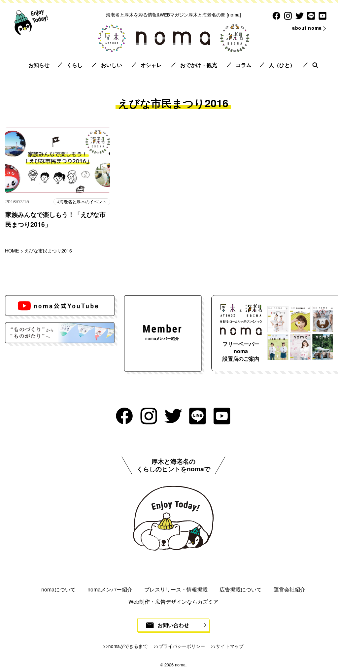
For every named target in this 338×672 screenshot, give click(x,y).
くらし (75, 65)
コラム (244, 65)
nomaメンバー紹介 (109, 589)
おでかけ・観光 (198, 65)
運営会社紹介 (289, 589)
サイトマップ (230, 646)
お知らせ (39, 65)
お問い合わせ (173, 625)
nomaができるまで (128, 646)
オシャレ (151, 65)
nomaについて (58, 589)
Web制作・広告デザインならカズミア (173, 601)
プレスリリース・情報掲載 (176, 589)
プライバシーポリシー (182, 646)
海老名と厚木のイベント (83, 201)
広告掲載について (241, 589)
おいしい (111, 65)
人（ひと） (282, 65)
